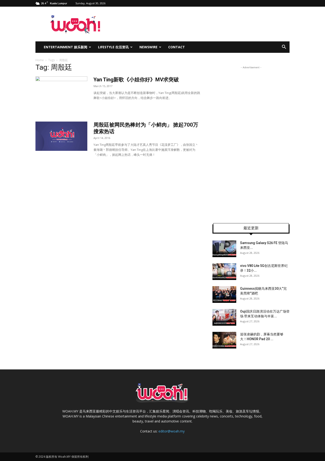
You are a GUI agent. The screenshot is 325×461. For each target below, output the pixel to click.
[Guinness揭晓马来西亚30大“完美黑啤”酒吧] (224, 294)
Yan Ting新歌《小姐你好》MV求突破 (136, 80)
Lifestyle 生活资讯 (113, 47)
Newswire (148, 47)
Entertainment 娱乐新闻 (65, 47)
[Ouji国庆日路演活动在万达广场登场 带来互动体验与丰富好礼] (224, 317)
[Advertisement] (251, 141)
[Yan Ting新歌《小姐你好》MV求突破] (61, 94)
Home (39, 60)
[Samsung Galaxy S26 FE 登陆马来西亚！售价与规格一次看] (224, 248)
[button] (284, 47)
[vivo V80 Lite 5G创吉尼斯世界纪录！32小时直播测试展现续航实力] (224, 271)
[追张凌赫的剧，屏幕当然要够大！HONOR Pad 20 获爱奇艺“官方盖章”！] (224, 340)
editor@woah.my (171, 431)
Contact (176, 47)
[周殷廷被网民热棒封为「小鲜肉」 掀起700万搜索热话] (61, 136)
